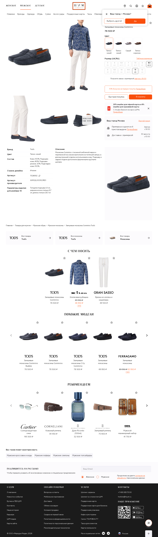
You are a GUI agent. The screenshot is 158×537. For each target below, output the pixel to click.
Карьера (10, 515)
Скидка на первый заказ (54, 515)
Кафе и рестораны (88, 515)
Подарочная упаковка (90, 510)
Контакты (11, 506)
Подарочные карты (76, 14)
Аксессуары (58, 14)
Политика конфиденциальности (57, 519)
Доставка (48, 501)
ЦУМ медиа (11, 519)
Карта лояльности (88, 528)
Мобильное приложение (54, 497)
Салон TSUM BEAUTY (89, 519)
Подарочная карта (88, 501)
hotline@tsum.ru (124, 497)
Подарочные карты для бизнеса (94, 506)
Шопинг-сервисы (88, 492)
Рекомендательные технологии (57, 528)
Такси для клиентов (89, 523)
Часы (89, 14)
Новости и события (15, 497)
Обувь (40, 14)
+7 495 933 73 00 (125, 492)
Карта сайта (12, 523)
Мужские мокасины (55, 225)
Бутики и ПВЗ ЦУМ (14, 501)
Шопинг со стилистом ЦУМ (92, 497)
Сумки (48, 14)
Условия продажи (51, 510)
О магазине (11, 492)
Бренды (20, 14)
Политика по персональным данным (58, 523)
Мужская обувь (39, 225)
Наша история (13, 510)
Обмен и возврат (51, 506)
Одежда (31, 14)
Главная (9, 225)
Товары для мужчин (23, 225)
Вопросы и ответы (51, 492)
